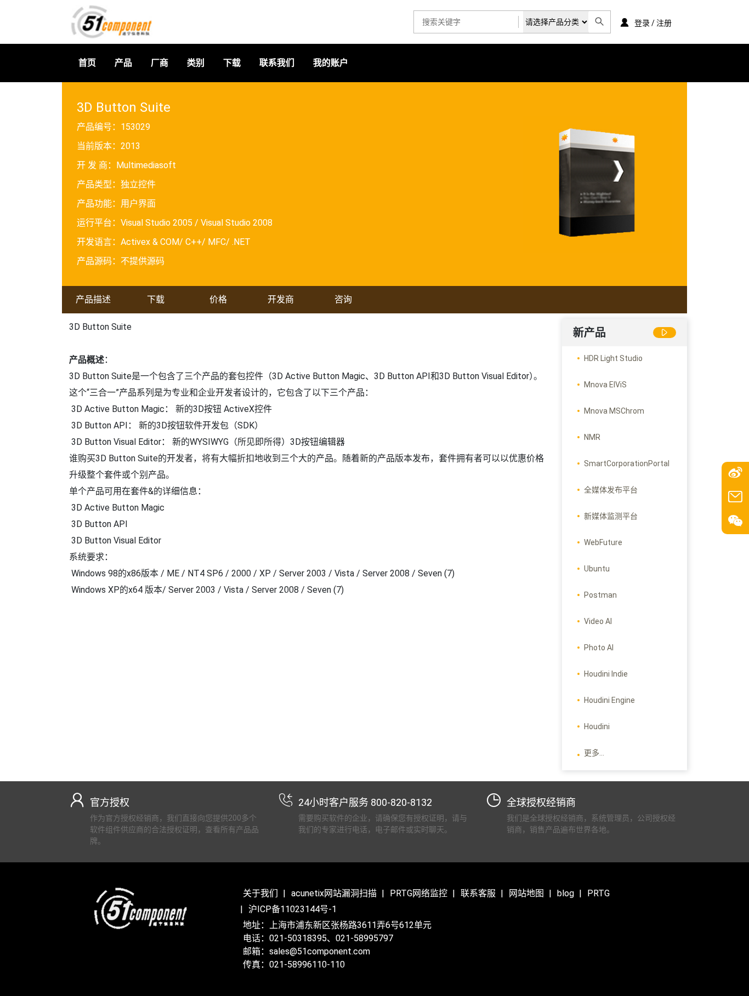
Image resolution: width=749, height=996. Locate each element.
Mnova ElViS (605, 384)
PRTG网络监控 (418, 893)
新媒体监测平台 (611, 516)
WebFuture (603, 542)
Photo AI (599, 647)
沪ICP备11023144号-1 (292, 909)
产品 (123, 63)
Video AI (598, 621)
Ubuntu (597, 568)
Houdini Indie (606, 673)
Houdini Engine (609, 700)
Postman (600, 595)
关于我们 (260, 893)
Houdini (597, 726)
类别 (196, 63)
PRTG (598, 893)
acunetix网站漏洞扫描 (334, 893)
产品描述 (93, 299)
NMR (592, 437)
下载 (232, 63)
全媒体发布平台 (611, 489)
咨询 (343, 299)
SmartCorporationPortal (626, 463)
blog (565, 893)
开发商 (281, 299)
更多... (594, 752)
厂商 (159, 63)
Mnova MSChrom (614, 411)
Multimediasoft (146, 165)
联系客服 (478, 893)
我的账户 (330, 63)
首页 (87, 63)
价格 (218, 299)
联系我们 (276, 63)
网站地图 (526, 893)
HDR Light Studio (613, 358)
